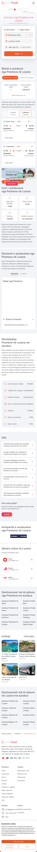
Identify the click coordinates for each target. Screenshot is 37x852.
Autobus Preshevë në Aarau (10, 609)
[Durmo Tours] (18, 536)
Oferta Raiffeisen (7, 793)
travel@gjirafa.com (11, 809)
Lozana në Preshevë (27, 77)
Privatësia (20, 812)
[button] (18, 445)
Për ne (4, 777)
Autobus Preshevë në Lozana (10, 623)
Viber (6, 817)
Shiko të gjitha (29, 636)
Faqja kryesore (7, 733)
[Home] (10, 3)
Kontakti (7, 514)
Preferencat (21, 777)
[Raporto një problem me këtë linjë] (28, 121)
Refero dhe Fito (7, 790)
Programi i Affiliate (8, 797)
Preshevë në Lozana (10, 77)
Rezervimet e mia (23, 770)
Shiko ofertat (12, 183)
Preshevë (14, 274)
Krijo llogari (21, 780)
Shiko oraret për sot (18, 95)
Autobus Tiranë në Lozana (9, 709)
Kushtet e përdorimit (24, 809)
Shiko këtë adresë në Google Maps (15, 325)
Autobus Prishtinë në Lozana (10, 702)
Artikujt (4, 784)
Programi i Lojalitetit (8, 787)
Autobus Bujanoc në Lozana (9, 723)
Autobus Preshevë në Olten (10, 602)
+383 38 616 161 (11, 813)
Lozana (23, 274)
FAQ (3, 800)
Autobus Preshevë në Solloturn (10, 616)
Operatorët (5, 774)
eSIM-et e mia (22, 774)
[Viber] (3, 817)
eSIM (3, 770)
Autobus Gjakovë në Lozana (9, 716)
